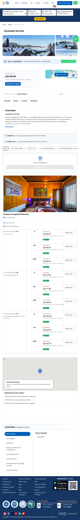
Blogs (20, 484)
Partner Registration (65, 506)
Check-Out (11, 142)
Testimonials (23, 482)
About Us (5, 479)
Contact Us (6, 484)
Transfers (46, 3)
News (20, 490)
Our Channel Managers (23, 494)
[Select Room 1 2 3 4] (70, 233)
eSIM (52, 3)
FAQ (36, 482)
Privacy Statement (40, 479)
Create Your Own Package (40, 494)
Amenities (33, 101)
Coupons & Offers (40, 484)
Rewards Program (8, 487)
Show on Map (62, 75)
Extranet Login (50, 506)
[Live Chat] (76, 37)
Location (24, 101)
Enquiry (37, 490)
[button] (40, 371)
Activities (37, 3)
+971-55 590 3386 (69, 61)
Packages (24, 3)
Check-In (10, 136)
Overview (7, 101)
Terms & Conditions (25, 479)
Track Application (40, 487)
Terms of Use (7, 482)
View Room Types (13, 84)
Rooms (15, 101)
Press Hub (6, 490)
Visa (31, 3)
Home (4, 24)
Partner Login (70, 506)
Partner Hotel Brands (9, 492)
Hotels (17, 3)
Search (41, 19)
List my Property (45, 506)
